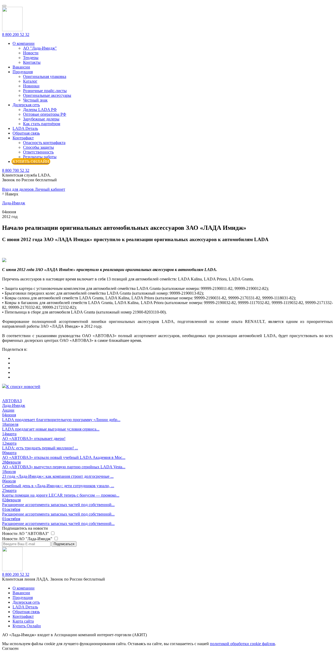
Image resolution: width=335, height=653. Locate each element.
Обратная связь (26, 133)
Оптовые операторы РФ (44, 114)
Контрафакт (23, 138)
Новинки (31, 86)
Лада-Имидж (13, 203)
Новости (30, 53)
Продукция (23, 72)
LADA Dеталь (25, 128)
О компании (24, 43)
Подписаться (64, 544)
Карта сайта (23, 621)
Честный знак (35, 100)
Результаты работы (40, 157)
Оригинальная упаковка (44, 76)
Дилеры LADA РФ (40, 109)
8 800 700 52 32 (15, 170)
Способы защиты (38, 147)
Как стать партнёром (41, 123)
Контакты (32, 62)
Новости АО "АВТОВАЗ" (26, 533)
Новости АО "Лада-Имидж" (27, 539)
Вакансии (21, 67)
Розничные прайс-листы (45, 90)
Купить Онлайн (27, 626)
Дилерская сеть (26, 105)
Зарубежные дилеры (41, 119)
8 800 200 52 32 (15, 34)
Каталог (30, 81)
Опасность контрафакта (44, 142)
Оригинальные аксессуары (47, 95)
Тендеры (30, 57)
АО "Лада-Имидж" (40, 48)
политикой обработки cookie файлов (242, 643)
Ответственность (38, 152)
